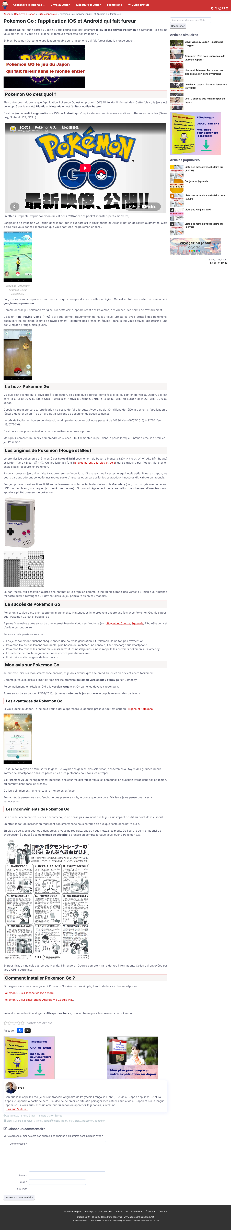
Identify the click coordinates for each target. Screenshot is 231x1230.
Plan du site (122, 1211)
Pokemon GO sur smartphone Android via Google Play (38, 999)
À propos (150, 1211)
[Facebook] (211, 263)
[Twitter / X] (215, 263)
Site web (22, 1188)
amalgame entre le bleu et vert (94, 462)
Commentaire (18, 1143)
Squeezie (137, 623)
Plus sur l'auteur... (17, 1109)
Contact (163, 1211)
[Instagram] (219, 263)
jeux (71, 1120)
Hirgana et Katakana (140, 709)
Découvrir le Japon (24, 13)
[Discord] (226, 263)
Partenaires (136, 1211)
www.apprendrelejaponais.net (139, 1217)
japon (64, 1120)
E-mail (22, 1182)
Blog (9, 1120)
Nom (23, 1175)
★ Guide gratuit (138, 4)
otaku (78, 1120)
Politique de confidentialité (98, 1211)
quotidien (100, 1120)
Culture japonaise (47, 13)
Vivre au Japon (42, 1120)
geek (57, 1120)
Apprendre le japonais (27, 4)
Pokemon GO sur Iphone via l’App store (29, 993)
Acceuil (7, 13)
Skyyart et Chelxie (118, 623)
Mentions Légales (73, 1211)
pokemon (87, 1120)
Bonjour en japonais (196, 181)
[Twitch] (222, 263)
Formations (114, 4)
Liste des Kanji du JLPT (198, 209)
